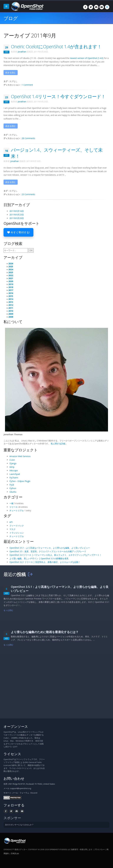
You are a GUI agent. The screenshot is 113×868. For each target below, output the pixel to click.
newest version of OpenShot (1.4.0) (86, 58)
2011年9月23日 (16, 214)
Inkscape (13, 470)
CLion (12, 459)
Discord (33, 793)
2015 (10, 296)
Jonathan (22, 51)
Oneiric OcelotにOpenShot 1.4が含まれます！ (56, 46)
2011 (10, 308)
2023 (10, 272)
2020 (10, 281)
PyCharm (13, 477)
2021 (10, 278)
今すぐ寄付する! (20, 232)
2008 (10, 316)
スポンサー (12, 818)
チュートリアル (16, 510)
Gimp (11, 467)
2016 (10, 293)
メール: (15, 793)
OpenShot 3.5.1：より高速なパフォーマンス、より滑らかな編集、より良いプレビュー (49, 547)
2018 (10, 287)
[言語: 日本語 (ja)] (107, 7)
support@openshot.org (20, 788)
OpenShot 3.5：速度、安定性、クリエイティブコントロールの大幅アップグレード (47, 551)
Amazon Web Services (20, 456)
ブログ (11, 18)
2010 (10, 310)
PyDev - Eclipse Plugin (19, 481)
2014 (10, 299)
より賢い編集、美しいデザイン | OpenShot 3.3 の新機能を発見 (39, 558)
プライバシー (99, 849)
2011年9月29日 (16, 218)
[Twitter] (91, 7)
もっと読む (8, 610)
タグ (7, 515)
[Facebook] (85, 7)
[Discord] (96, 7)
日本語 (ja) (15, 853)
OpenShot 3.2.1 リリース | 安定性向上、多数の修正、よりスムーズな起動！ (44, 562)
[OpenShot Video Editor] (27, 6)
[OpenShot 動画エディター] (15, 840)
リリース (13, 507)
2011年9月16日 (16, 211)
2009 (10, 313)
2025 (10, 266)
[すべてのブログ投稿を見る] (30, 574)
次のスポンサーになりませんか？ (19, 824)
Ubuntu (12, 491)
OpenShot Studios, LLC (60, 849)
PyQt (11, 484)
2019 (10, 284)
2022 (10, 275)
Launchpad (14, 474)
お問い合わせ (14, 778)
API (11, 522)
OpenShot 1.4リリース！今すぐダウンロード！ (58, 96)
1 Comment (27, 84)
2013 (10, 302)
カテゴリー (13, 496)
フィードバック (16, 525)
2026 (10, 263)
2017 (10, 290)
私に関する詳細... (59, 443)
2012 (10, 305)
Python (12, 488)
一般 (11, 503)
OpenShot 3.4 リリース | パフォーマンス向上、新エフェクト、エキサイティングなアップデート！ (55, 554)
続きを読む (10, 72)
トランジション (16, 532)
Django (12, 463)
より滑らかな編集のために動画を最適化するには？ (45, 632)
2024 (10, 269)
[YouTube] (101, 7)
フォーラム (24, 793)
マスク (12, 529)
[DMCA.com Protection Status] (12, 797)
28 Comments (28, 138)
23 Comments (28, 194)
